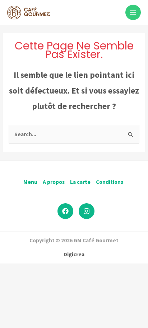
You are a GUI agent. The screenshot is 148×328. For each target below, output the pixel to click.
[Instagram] (86, 211)
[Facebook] (65, 211)
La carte (80, 182)
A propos (54, 182)
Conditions (109, 182)
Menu (30, 182)
